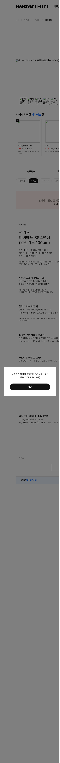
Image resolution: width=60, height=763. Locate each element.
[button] (30, 387)
